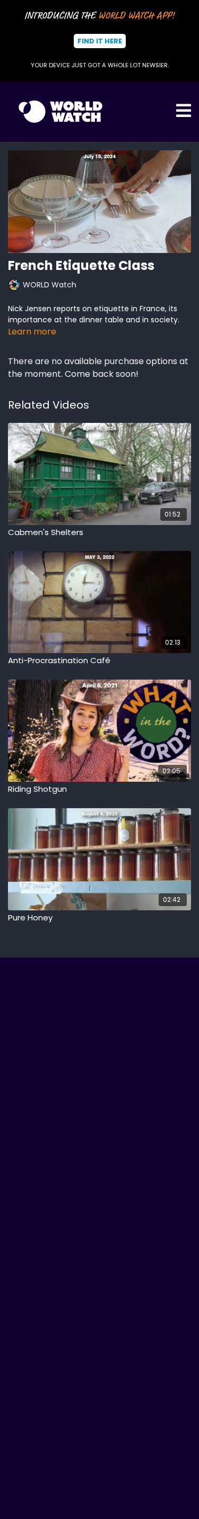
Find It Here (99, 41)
